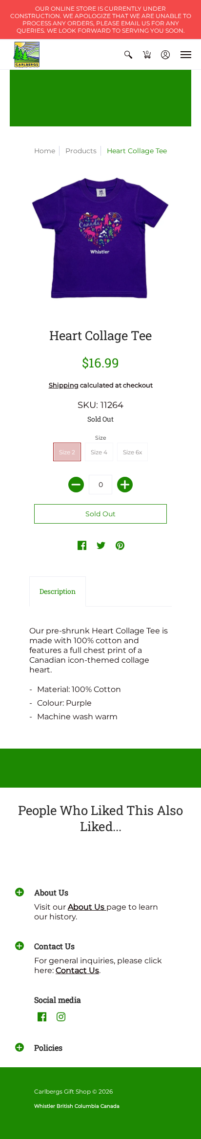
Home (44, 150)
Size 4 (99, 452)
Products (81, 150)
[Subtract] (76, 484)
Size (100, 437)
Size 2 (67, 452)
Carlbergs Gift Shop (62, 1091)
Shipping (64, 385)
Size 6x (132, 452)
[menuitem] (128, 54)
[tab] (57, 591)
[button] (128, 54)
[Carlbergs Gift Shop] (27, 54)
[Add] (125, 484)
